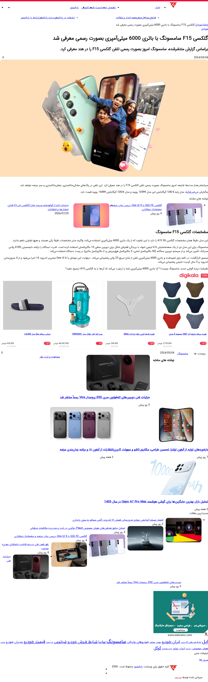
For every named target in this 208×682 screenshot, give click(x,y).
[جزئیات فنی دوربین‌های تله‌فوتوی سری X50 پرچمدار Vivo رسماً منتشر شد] (118, 390)
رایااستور (74, 8)
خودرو (139, 18)
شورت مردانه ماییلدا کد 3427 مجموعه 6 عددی (188, 334)
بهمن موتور (155, 642)
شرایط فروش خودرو (82, 642)
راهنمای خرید (109, 8)
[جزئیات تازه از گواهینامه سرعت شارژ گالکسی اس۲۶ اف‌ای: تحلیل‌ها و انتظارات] (91, 216)
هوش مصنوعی (200, 649)
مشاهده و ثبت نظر (50, 357)
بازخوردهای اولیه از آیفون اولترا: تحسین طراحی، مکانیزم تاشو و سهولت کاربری (160, 449)
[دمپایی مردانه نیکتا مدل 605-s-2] (27, 329)
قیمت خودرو (34, 642)
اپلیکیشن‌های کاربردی (191, 642)
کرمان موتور (179, 649)
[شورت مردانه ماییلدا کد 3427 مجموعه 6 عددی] (183, 329)
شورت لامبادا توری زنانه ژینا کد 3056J (139, 334)
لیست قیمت (95, 8)
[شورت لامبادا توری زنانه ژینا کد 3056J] (131, 329)
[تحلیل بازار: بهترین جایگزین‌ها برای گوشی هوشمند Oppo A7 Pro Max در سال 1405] (176, 494)
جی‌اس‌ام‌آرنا (192, 192)
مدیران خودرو (14, 642)
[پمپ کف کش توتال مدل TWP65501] (79, 329)
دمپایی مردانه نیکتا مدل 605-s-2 (37, 334)
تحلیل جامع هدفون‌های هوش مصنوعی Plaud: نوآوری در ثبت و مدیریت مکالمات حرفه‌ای (77, 528)
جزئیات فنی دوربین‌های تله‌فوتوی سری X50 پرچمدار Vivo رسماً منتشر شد (105, 397)
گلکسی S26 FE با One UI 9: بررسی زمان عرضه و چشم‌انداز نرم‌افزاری (50, 536)
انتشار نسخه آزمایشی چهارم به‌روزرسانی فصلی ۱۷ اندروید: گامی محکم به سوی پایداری (117, 520)
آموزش (84, 8)
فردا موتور (49, 642)
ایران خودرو (171, 642)
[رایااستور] (188, 8)
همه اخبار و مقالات (126, 18)
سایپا (102, 642)
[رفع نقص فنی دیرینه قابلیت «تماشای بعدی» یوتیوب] (69, 566)
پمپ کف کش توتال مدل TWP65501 (87, 334)
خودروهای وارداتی (138, 642)
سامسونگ (182, 354)
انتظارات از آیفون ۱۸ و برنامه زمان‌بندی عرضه (86, 449)
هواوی (2, 642)
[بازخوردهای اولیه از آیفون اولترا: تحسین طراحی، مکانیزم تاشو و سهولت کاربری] (176, 442)
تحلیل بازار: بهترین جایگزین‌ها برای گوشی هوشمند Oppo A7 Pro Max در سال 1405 (156, 501)
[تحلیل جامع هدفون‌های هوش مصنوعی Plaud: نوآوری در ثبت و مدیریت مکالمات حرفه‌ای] (145, 550)
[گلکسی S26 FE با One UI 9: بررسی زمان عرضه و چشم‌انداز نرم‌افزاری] (184, 216)
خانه (205, 25)
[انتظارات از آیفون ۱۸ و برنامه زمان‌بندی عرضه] (81, 442)
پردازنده (188, 648)
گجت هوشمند (167, 648)
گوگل (157, 648)
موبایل (145, 18)
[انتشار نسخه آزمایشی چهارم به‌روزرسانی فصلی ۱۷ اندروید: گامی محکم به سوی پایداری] (184, 542)
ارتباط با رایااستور (30, 18)
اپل (205, 641)
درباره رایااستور (46, 18)
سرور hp (203, 660)
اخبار (157, 8)
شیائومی (60, 642)
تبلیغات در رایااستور (64, 18)
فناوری (152, 18)
